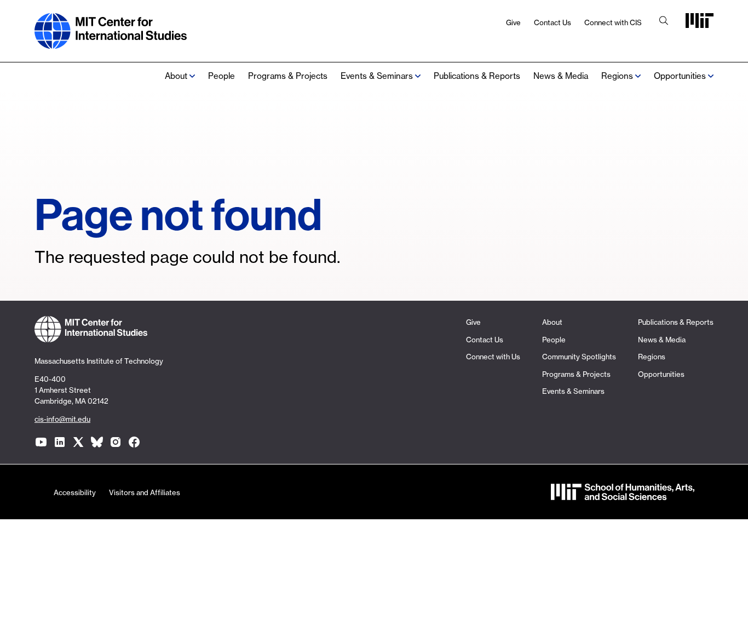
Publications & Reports (477, 76)
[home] (110, 43)
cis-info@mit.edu (62, 419)
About (176, 76)
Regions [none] (617, 76)
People (221, 76)
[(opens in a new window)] (41, 442)
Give (513, 22)
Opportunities (680, 76)
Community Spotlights (579, 356)
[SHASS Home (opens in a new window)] (622, 495)
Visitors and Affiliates (144, 492)
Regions (651, 356)
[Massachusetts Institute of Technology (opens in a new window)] (700, 24)
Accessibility (75, 492)
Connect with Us (493, 356)
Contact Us (552, 22)
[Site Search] (663, 21)
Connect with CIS (613, 22)
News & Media (560, 76)
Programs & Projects (287, 76)
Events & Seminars (377, 76)
